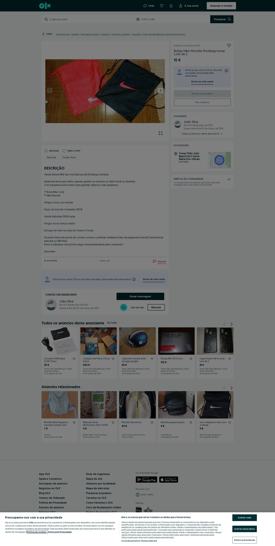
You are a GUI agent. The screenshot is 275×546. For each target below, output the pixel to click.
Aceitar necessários (244, 529)
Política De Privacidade (60, 532)
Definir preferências (244, 540)
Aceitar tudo (244, 517)
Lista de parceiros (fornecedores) (139, 540)
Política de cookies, (37, 532)
